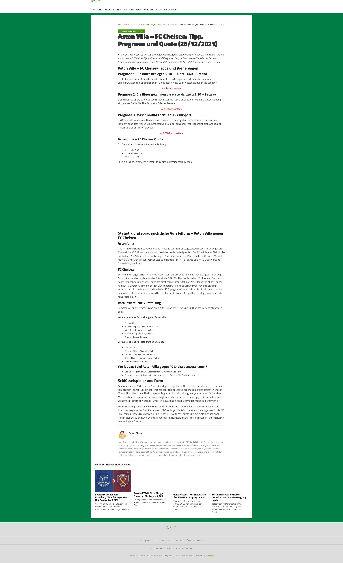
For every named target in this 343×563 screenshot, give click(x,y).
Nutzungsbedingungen (148, 540)
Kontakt (200, 540)
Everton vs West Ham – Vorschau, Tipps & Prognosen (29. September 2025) (111, 497)
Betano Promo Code (183, 548)
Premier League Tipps (152, 24)
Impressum (166, 540)
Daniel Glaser (136, 433)
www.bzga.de (209, 555)
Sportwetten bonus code (162, 548)
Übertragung (112, 9)
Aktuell (97, 9)
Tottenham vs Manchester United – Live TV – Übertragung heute (229, 497)
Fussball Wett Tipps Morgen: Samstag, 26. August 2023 (149, 494)
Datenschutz (178, 540)
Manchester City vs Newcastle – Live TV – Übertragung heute (190, 496)
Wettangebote (152, 9)
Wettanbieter (132, 9)
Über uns (191, 540)
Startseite (122, 24)
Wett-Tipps (170, 9)
